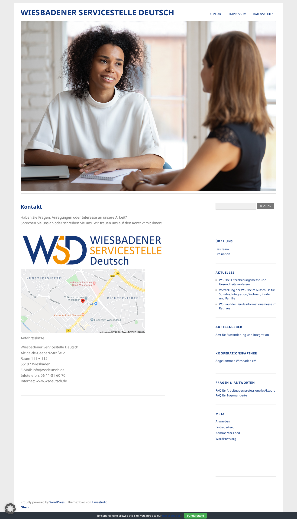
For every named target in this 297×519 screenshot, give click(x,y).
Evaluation (223, 254)
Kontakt (216, 14)
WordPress (57, 502)
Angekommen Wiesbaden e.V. (236, 361)
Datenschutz (263, 14)
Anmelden (223, 421)
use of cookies (171, 516)
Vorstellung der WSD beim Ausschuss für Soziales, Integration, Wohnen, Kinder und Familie (247, 294)
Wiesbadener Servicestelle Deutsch (97, 12)
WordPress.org (226, 439)
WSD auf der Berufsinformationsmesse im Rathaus (247, 306)
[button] (10, 509)
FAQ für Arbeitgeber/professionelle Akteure (245, 390)
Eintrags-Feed (225, 427)
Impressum (237, 14)
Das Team (222, 249)
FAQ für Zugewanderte (231, 395)
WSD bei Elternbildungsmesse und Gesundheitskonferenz (242, 282)
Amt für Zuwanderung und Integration (242, 335)
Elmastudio (99, 502)
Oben (25, 507)
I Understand (195, 515)
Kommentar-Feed (228, 433)
